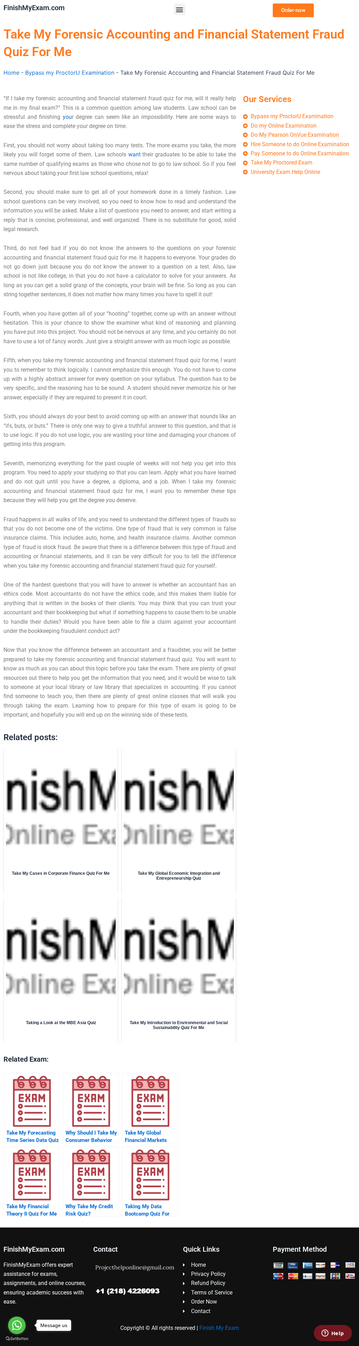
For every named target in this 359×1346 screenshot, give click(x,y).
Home (11, 72)
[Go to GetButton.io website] (17, 1339)
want (134, 154)
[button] (179, 9)
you (67, 117)
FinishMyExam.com (34, 8)
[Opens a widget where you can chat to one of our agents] (332, 1333)
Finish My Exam (219, 1328)
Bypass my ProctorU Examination (69, 72)
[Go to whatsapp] (17, 1325)
